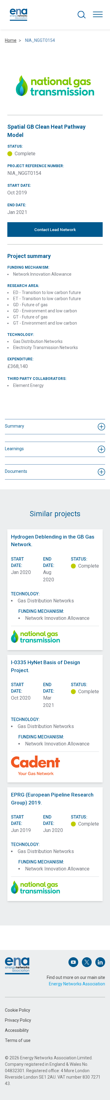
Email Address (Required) (28, 962)
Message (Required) (24, 990)
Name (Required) (21, 934)
